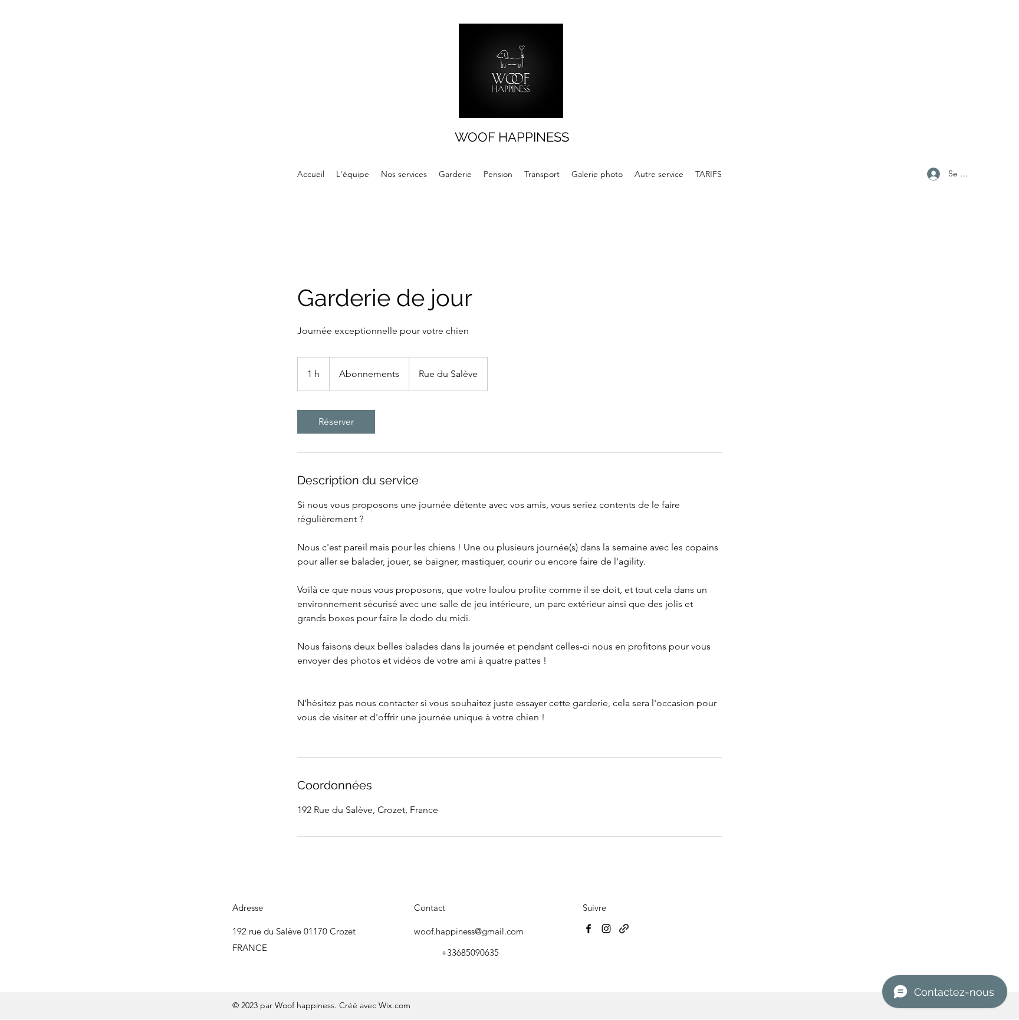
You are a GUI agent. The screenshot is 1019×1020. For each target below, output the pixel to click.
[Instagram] (606, 928)
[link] (336, 422)
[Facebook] (588, 928)
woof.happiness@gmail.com (469, 931)
